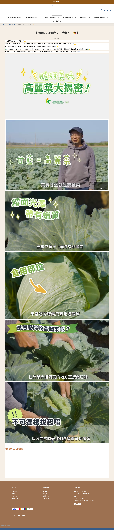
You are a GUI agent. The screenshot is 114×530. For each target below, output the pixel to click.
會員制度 (45, 492)
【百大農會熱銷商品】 (48, 17)
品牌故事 (14, 492)
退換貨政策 (46, 496)
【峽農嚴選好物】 (68, 17)
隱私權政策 (46, 498)
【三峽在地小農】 (99, 17)
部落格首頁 (57, 21)
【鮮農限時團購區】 (14, 17)
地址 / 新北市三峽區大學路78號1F (82, 494)
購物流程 (45, 494)
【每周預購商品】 (31, 17)
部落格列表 (12, 25)
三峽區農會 (15, 498)
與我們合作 (15, 494)
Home (5, 25)
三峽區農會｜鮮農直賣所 (80, 492)
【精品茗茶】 (83, 17)
